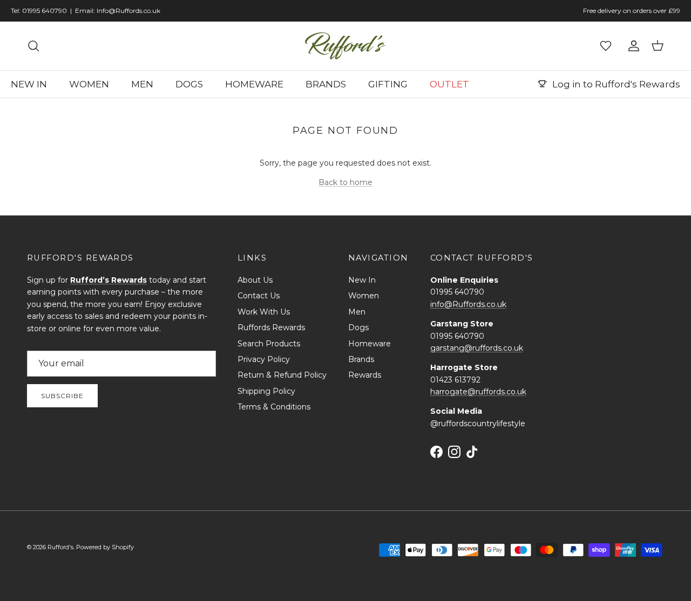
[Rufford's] (345, 45)
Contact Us (259, 295)
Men (356, 312)
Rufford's (60, 547)
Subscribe (62, 396)
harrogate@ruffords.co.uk (478, 392)
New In (362, 280)
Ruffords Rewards (271, 327)
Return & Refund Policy (282, 375)
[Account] (631, 45)
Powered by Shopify (105, 547)
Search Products (269, 344)
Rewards (364, 375)
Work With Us (264, 312)
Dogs (358, 327)
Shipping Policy (266, 391)
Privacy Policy (264, 359)
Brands (361, 359)
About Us (255, 280)
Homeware (369, 344)
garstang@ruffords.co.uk (476, 348)
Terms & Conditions (274, 407)
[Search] (33, 45)
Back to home (345, 182)
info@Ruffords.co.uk (468, 304)
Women (363, 295)
